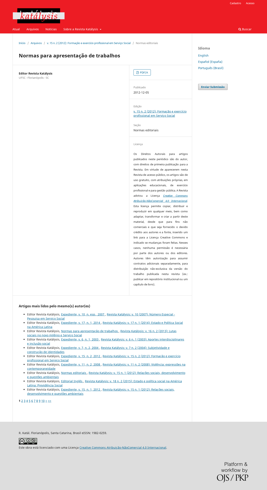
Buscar (246, 29)
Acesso (250, 3)
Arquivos (32, 29)
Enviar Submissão (213, 87)
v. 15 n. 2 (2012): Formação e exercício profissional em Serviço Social (89, 43)
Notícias (51, 29)
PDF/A (143, 72)
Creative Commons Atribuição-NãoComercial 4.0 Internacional (122, 447)
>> (49, 401)
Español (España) (210, 62)
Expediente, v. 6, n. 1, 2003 (80, 339)
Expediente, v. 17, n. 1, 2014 (81, 323)
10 (43, 401)
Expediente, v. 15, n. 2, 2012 (81, 356)
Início (22, 43)
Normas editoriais (74, 373)
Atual (16, 29)
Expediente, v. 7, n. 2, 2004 (80, 348)
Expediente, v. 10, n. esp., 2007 (83, 314)
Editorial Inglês (72, 381)
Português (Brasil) (210, 68)
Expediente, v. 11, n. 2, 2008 (81, 364)
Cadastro (235, 3)
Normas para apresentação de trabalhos (90, 331)
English (203, 55)
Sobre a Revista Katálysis (81, 29)
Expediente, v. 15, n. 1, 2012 (81, 389)
